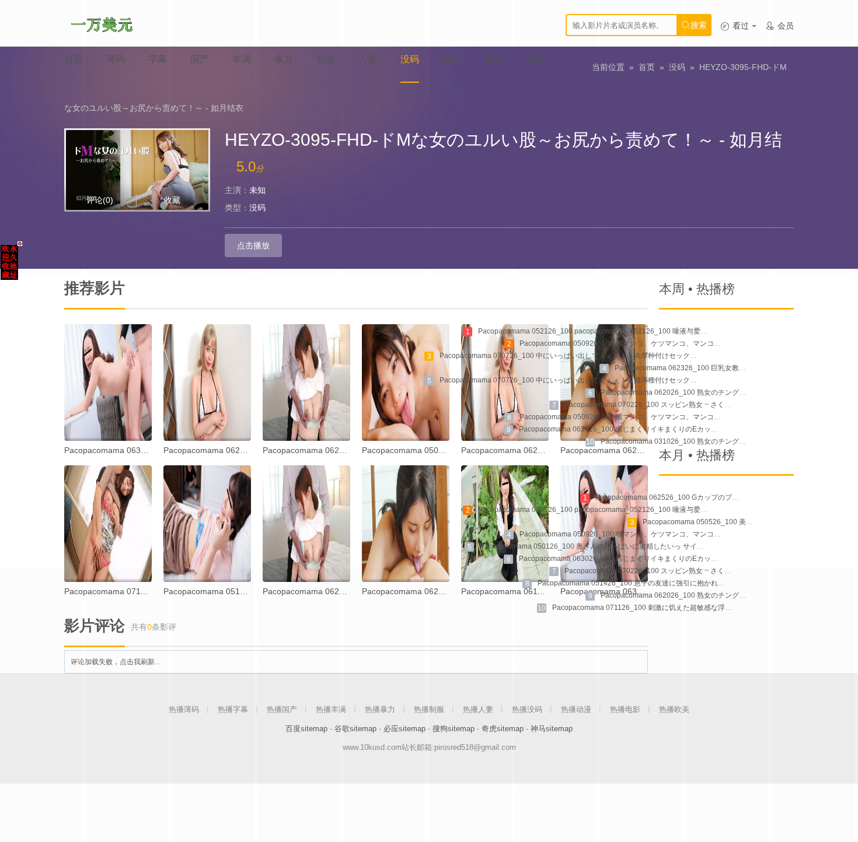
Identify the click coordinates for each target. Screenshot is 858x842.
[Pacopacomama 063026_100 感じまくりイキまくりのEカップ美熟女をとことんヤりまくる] (108, 382)
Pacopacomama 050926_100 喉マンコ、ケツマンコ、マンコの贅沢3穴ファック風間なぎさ (664, 343)
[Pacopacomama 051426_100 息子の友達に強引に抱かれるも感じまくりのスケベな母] (207, 523)
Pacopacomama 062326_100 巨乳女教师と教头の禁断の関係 (712, 368)
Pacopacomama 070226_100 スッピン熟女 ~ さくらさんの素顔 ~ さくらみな (686, 405)
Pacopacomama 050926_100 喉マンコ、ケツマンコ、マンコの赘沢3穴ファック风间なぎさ (664, 417)
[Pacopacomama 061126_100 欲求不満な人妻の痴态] (505, 523)
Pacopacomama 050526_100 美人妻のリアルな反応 (726, 522)
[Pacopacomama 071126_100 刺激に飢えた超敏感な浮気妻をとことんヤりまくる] (108, 523)
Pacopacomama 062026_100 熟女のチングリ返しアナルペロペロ (705, 392)
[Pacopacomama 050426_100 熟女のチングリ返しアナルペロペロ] (405, 382)
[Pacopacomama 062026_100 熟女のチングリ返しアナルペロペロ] (604, 382)
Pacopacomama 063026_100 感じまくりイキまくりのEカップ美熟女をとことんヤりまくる (664, 429)
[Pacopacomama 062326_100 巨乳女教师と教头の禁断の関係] (306, 382)
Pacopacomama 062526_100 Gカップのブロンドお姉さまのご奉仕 (702, 497)
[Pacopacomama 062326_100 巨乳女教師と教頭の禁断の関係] (306, 523)
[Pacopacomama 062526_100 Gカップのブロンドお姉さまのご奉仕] (207, 382)
